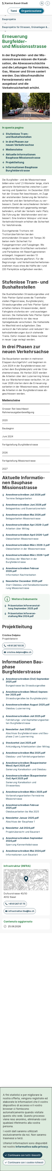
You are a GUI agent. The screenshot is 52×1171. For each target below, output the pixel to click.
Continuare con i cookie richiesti (25, 1162)
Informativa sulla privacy (32, 1146)
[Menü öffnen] (47, 3)
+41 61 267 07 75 (16, 904)
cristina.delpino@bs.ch (19, 652)
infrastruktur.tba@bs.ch (21, 911)
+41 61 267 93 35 (15, 645)
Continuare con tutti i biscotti (24, 1155)
